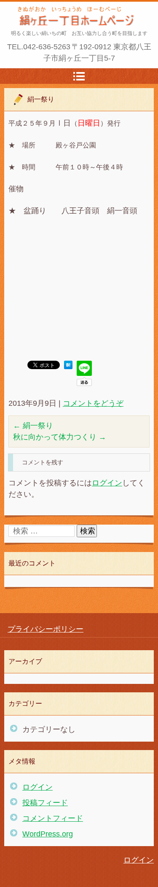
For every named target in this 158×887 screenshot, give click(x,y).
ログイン (107, 483)
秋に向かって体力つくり (59, 437)
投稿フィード (45, 803)
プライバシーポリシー (45, 629)
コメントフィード (52, 818)
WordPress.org (47, 834)
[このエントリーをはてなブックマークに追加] (68, 366)
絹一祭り (33, 425)
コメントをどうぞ (93, 403)
